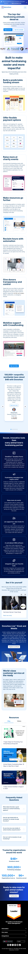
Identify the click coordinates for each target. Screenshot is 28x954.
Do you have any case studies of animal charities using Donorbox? (12, 828)
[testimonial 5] (15, 429)
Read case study (14, 405)
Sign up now (8, 29)
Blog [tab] (9, 721)
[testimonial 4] (14, 429)
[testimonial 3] (13, 429)
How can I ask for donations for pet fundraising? (12, 837)
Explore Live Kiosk (14, 646)
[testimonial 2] (12, 429)
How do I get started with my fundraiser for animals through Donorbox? (11, 819)
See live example (19, 29)
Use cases (5, 932)
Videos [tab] (19, 721)
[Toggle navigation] (25, 7)
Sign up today (14, 366)
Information (5, 928)
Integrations (5, 936)
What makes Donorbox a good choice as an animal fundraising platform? (11, 808)
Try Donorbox (14, 896)
